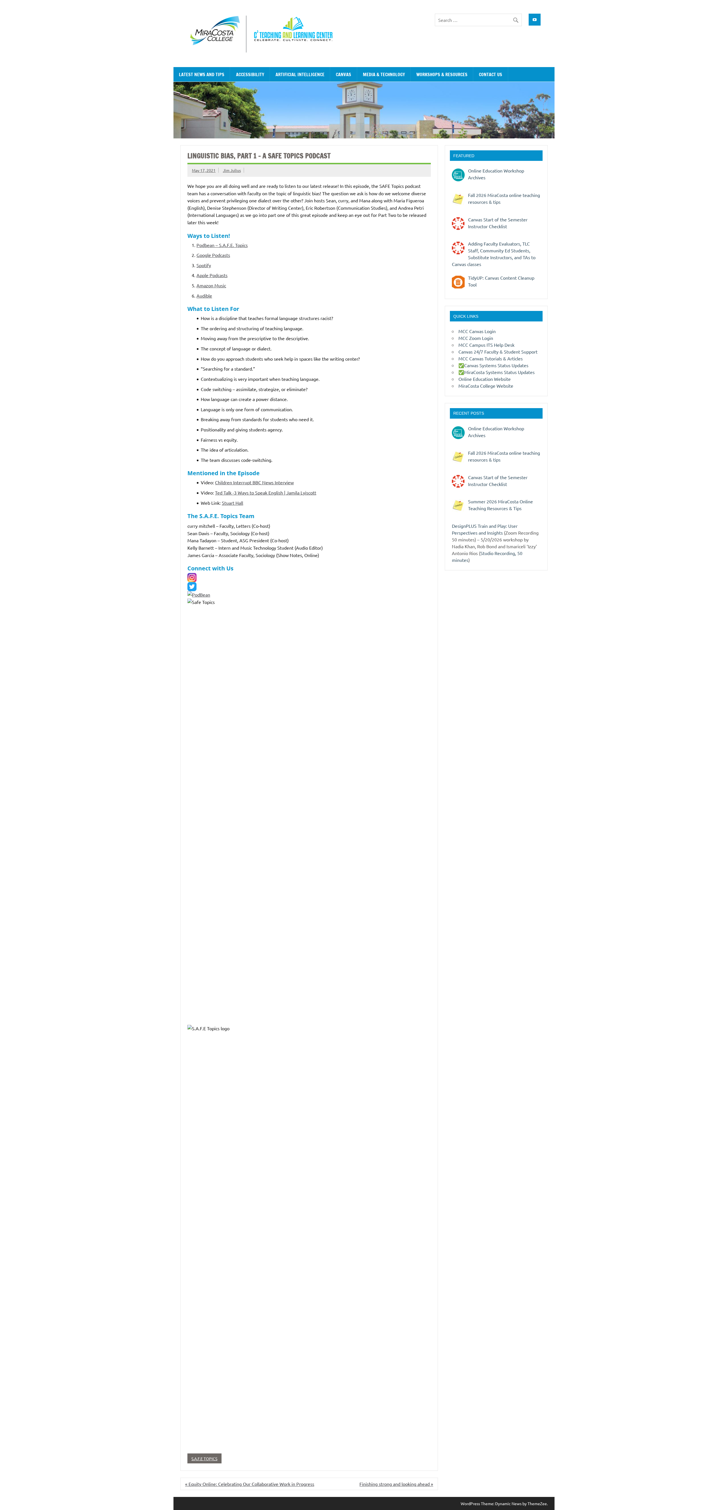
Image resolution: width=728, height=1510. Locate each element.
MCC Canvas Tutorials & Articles (490, 358)
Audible (204, 295)
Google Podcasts (213, 255)
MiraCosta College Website (485, 386)
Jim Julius (232, 170)
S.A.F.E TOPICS (204, 1458)
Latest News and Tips (201, 74)
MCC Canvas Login (477, 331)
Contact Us (490, 74)
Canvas (343, 74)
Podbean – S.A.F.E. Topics (222, 245)
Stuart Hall (232, 503)
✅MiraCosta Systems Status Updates (496, 372)
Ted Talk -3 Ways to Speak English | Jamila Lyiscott (265, 492)
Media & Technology (384, 74)
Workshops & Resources (442, 74)
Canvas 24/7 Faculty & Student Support (497, 351)
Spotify (204, 265)
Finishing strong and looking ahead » (396, 1484)
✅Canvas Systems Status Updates (493, 365)
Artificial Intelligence (300, 74)
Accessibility (250, 74)
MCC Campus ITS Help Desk (486, 345)
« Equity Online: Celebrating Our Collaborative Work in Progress (249, 1484)
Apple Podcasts (212, 275)
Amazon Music (211, 285)
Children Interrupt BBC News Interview (254, 482)
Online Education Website (484, 379)
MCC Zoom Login (475, 338)
